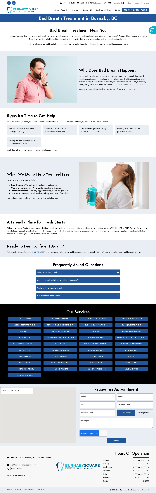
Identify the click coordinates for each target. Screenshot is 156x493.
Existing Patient (143, 413)
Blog (91, 10)
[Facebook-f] (9, 3)
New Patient (126, 413)
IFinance (85, 10)
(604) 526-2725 (38, 252)
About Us (64, 10)
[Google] (14, 3)
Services (75, 10)
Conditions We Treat (103, 10)
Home (56, 10)
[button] (16, 476)
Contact (117, 10)
